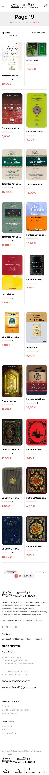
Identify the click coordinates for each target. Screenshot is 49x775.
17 (39, 572)
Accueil (13, 22)
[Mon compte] (18, 769)
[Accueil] (6, 770)
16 (36, 572)
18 (43, 572)
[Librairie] (43, 770)
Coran (25, 22)
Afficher (9, 35)
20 (20, 576)
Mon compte (18, 772)
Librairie (43, 772)
